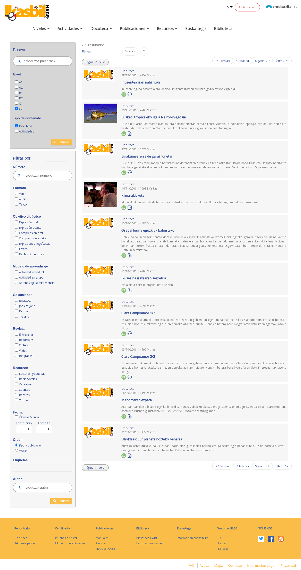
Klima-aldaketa (132, 195)
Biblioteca (223, 28)
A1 (21, 82)
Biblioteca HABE (147, 538)
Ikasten (222, 543)
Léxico (23, 249)
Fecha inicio (24, 423)
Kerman (24, 311)
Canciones (26, 384)
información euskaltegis (192, 538)
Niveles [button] (40, 28)
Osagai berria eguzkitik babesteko (147, 230)
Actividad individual (31, 272)
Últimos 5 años (29, 417)
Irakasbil (222, 549)
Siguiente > (262, 61)
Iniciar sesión (247, 7)
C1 (21, 103)
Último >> (282, 61)
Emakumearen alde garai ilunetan (147, 156)
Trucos (23, 400)
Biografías (26, 356)
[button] (95, 62)
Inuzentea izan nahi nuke (140, 82)
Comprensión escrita (32, 238)
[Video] (130, 207)
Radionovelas (28, 379)
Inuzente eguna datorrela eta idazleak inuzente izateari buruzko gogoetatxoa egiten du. (179, 89)
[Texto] (130, 133)
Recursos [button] (166, 28)
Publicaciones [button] (133, 28)
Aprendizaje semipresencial (37, 283)
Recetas (24, 395)
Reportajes (26, 340)
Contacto (235, 565)
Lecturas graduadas (32, 374)
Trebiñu (24, 317)
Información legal (261, 565)
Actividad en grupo (31, 277)
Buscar (64, 142)
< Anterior (242, 61)
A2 (21, 87)
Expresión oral (28, 222)
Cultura (23, 345)
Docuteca (25, 126)
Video (22, 194)
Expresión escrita (30, 228)
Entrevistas (26, 334)
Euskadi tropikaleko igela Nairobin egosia (153, 117)
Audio (23, 199)
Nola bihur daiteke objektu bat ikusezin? (147, 285)
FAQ (191, 565)
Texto (23, 204)
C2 (21, 109)
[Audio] (130, 94)
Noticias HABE (105, 549)
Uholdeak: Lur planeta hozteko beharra (151, 439)
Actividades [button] (69, 28)
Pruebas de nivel (66, 538)
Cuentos (24, 390)
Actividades (26, 131)
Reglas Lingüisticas (31, 254)
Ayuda (205, 565)
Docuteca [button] (100, 28)
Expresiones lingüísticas (34, 244)
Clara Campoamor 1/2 (138, 313)
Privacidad (288, 565)
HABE (221, 538)
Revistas (101, 543)
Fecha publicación (31, 445)
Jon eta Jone (27, 306)
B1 (21, 93)
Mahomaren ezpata (136, 400)
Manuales (102, 538)
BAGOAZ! (25, 301)
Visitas (23, 451)
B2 (21, 98)
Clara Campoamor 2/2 (138, 356)
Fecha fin (44, 423)
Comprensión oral (31, 233)
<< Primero (222, 61)
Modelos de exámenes (70, 543)
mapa (219, 565)
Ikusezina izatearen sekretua (143, 278)
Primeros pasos (24, 543)
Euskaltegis (195, 28)
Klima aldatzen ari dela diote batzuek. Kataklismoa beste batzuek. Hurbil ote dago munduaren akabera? (189, 202)
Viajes (23, 350)
